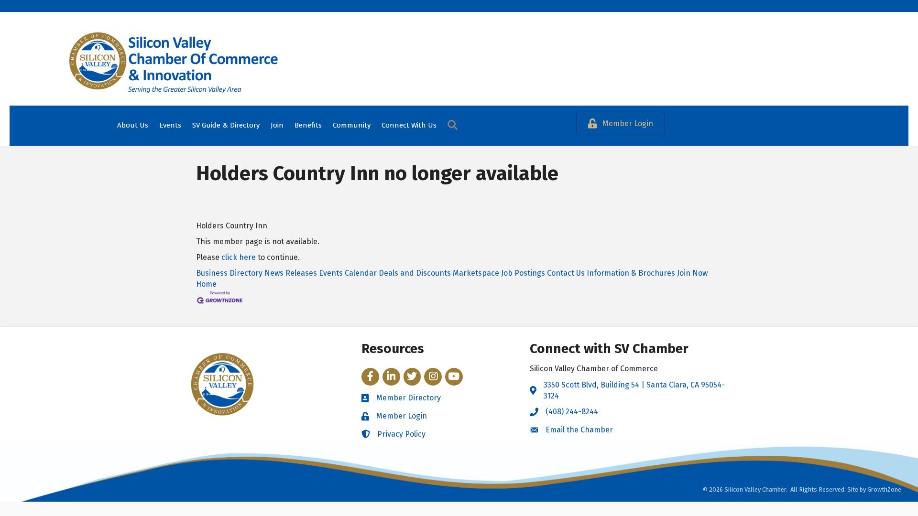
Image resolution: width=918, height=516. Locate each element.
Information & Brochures (631, 273)
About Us (132, 125)
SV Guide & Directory (226, 125)
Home (206, 284)
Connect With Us (409, 125)
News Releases (290, 273)
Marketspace (476, 273)
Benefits (308, 125)
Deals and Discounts (415, 273)
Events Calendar (348, 273)
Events (170, 125)
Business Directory (229, 273)
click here (238, 257)
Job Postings (523, 273)
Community (352, 125)
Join (277, 125)
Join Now (692, 273)
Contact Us (566, 273)
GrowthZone (884, 489)
